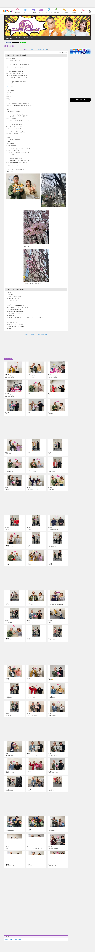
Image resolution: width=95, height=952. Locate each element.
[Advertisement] (47, 4)
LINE (24, 42)
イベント (25, 12)
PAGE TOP (92, 943)
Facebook (9, 42)
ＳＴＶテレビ (83, 12)
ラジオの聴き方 (64, 12)
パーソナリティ (41, 12)
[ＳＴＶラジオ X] (80, 101)
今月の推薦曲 (57, 12)
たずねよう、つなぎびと (28, 37)
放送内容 (18, 37)
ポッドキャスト (49, 12)
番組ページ (17, 12)
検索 (90, 12)
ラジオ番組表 (33, 12)
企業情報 (74, 12)
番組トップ (9, 38)
